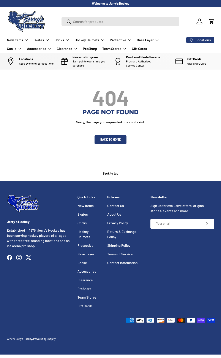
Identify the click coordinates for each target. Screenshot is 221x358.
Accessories (86, 271)
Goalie (82, 263)
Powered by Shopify (44, 338)
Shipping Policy (118, 245)
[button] (211, 21)
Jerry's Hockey (24, 338)
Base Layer (85, 254)
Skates (82, 214)
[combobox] (120, 21)
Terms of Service (120, 254)
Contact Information (122, 263)
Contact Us (115, 206)
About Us (114, 214)
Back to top (110, 173)
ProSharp (90, 48)
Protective (85, 245)
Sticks (82, 223)
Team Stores (86, 297)
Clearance (85, 280)
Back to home (110, 139)
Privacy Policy (117, 223)
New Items (85, 206)
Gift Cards (139, 48)
